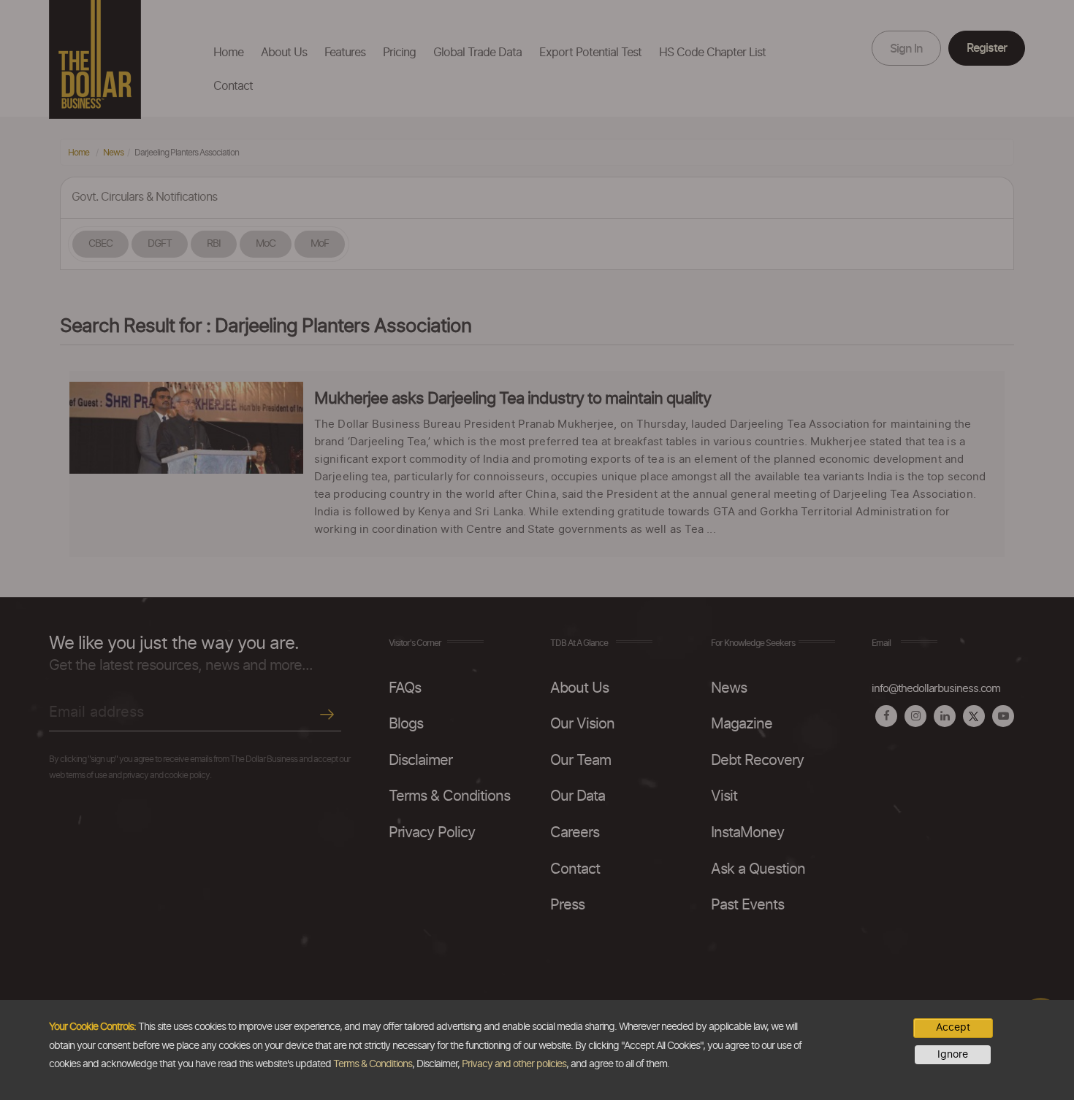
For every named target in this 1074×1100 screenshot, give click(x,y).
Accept (953, 1028)
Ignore (952, 1055)
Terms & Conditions (372, 1064)
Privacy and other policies (514, 1064)
